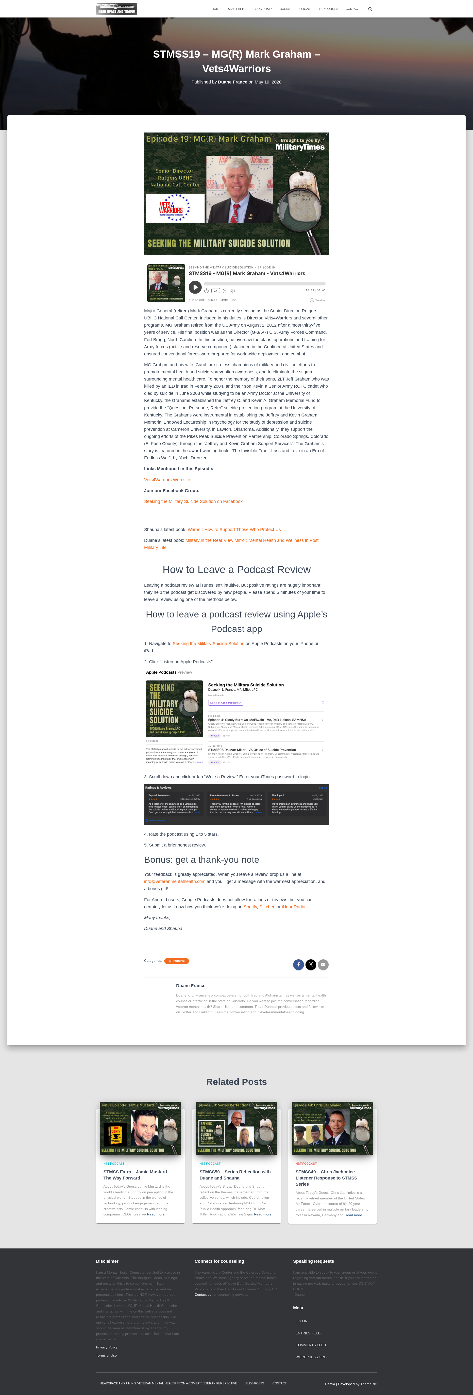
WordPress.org (311, 1357)
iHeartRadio (293, 906)
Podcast (305, 9)
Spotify (250, 906)
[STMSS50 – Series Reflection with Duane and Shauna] (236, 1128)
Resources (328, 9)
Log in (301, 1321)
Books (285, 9)
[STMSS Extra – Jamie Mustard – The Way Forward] (140, 1128)
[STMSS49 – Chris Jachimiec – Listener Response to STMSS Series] (332, 1128)
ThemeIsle (368, 1384)
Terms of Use (106, 1355)
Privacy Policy (107, 1347)
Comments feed (311, 1345)
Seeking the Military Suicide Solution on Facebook (193, 501)
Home (216, 9)
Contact (353, 9)
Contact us (203, 1294)
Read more (156, 1214)
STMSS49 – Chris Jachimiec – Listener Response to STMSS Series (327, 1178)
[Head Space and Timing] (116, 9)
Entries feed (308, 1333)
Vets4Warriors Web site (167, 479)
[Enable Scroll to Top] (463, 1385)
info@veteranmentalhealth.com (174, 881)
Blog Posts (263, 9)
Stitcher (266, 906)
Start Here (237, 9)
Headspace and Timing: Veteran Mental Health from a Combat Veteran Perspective (168, 1383)
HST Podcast (177, 961)
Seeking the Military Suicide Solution (208, 643)
